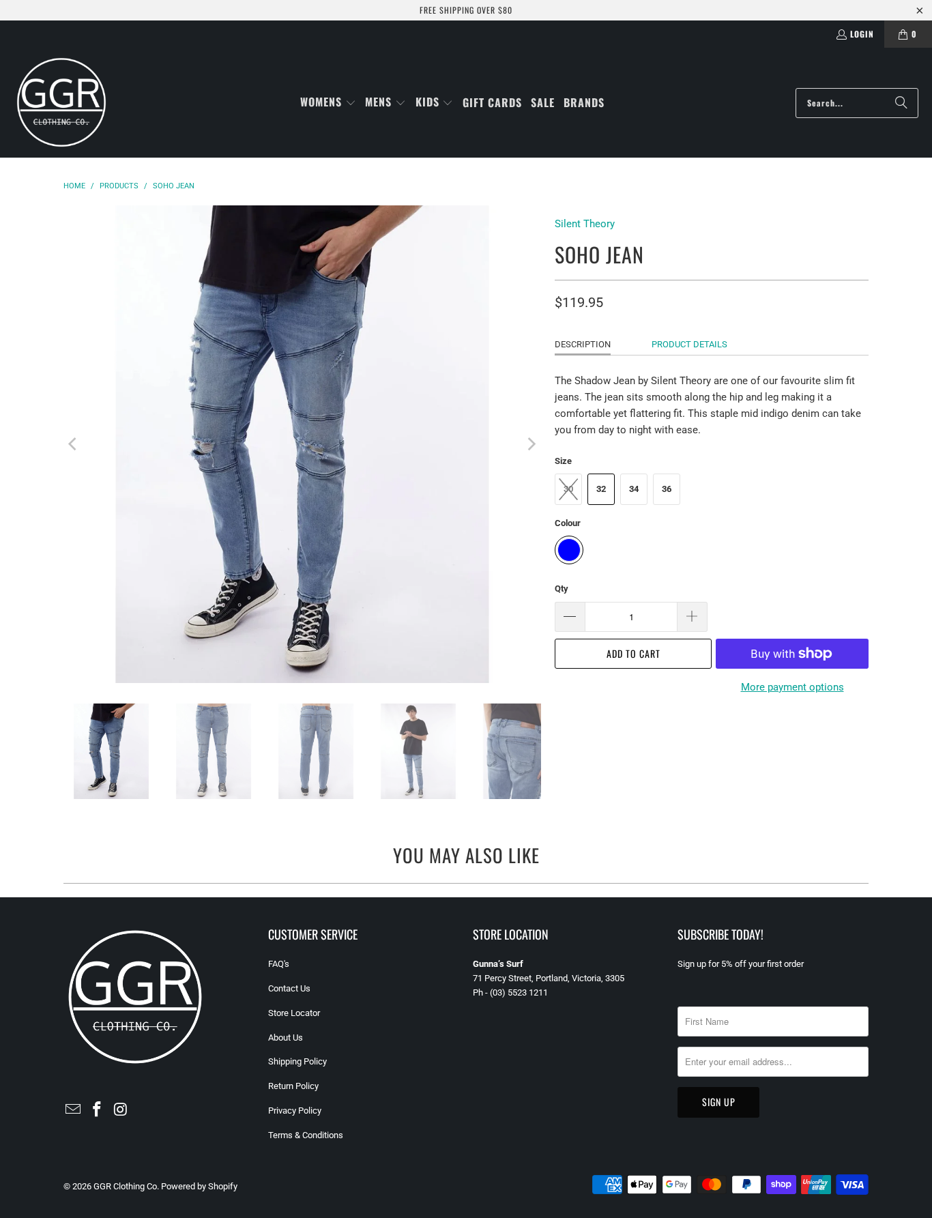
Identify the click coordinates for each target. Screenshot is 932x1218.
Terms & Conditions (305, 1135)
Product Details (689, 344)
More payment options (792, 687)
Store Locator (294, 1013)
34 (634, 489)
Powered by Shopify (199, 1186)
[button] (328, 102)
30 (568, 489)
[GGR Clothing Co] (61, 103)
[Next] (531, 444)
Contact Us (289, 988)
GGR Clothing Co (125, 1186)
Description (583, 344)
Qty (561, 588)
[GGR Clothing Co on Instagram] (121, 1110)
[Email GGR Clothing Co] (73, 1110)
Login (862, 34)
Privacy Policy (294, 1110)
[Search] (901, 103)
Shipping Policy (297, 1061)
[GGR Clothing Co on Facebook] (97, 1110)
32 (601, 489)
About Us (285, 1037)
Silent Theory (585, 224)
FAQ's (278, 964)
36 (666, 489)
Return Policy (293, 1086)
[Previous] (74, 444)
